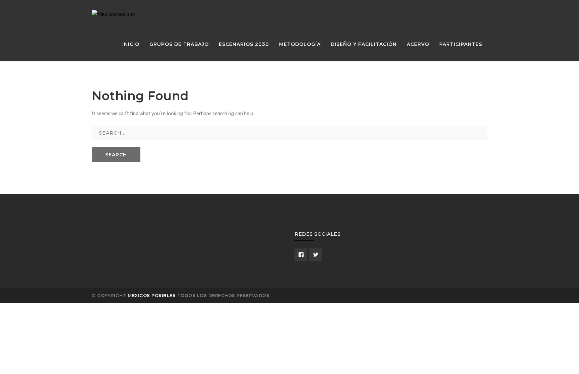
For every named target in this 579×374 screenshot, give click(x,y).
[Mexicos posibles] (114, 13)
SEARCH (116, 155)
